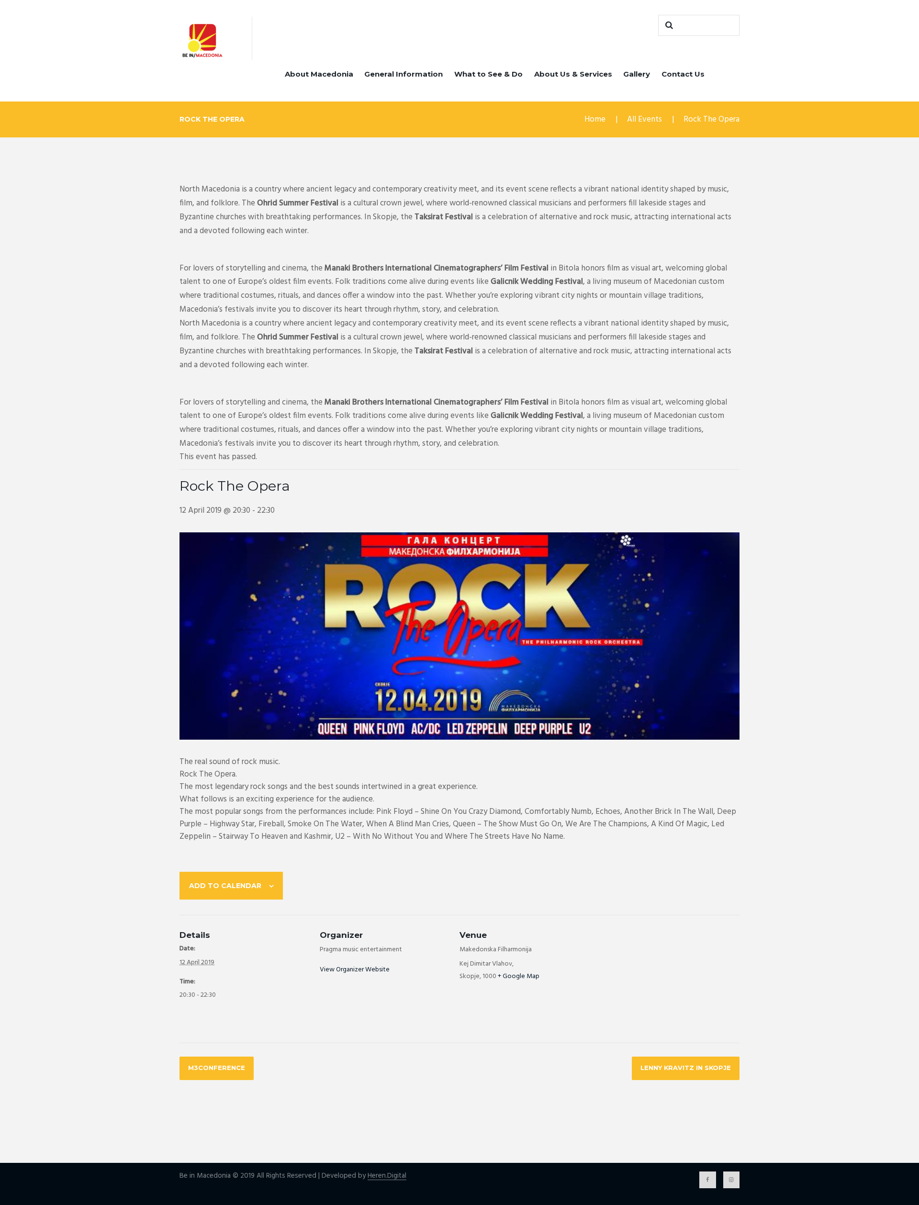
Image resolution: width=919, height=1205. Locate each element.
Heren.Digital (387, 1176)
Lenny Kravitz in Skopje (685, 1067)
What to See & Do (488, 74)
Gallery (636, 74)
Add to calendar (225, 885)
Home (594, 119)
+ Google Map (518, 976)
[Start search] (668, 25)
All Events (644, 119)
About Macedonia (319, 74)
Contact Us (683, 74)
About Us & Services (573, 74)
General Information (403, 74)
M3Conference (216, 1067)
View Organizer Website (355, 969)
